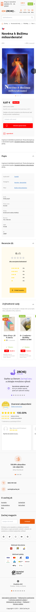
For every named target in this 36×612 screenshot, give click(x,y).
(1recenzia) (11, 340)
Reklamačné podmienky (26, 598)
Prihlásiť (27, 521)
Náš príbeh (21, 505)
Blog (2, 508)
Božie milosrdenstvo (20, 188)
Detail (30, 4)
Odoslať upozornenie (19, 126)
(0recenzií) (31, 43)
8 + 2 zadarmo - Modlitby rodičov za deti (26, 338)
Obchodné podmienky (9, 598)
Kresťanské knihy (15, 23)
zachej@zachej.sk (13, 489)
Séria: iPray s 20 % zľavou (9, 337)
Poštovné (26, 602)
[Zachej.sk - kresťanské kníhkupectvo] (8, 11)
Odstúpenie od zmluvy (13, 602)
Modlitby (26, 23)
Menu (32, 12)
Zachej (6, 23)
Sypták (16, 176)
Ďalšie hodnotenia (16, 406)
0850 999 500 (12, 483)
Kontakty (4, 502)
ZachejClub (21, 502)
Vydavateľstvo (5, 505)
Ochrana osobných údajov (18, 600)
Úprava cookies (18, 604)
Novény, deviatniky (20, 182)
